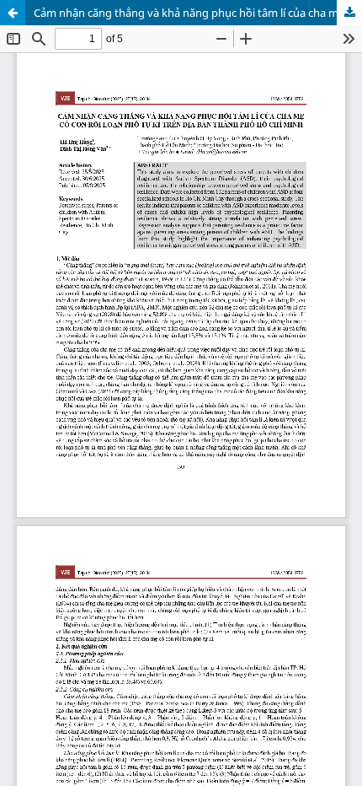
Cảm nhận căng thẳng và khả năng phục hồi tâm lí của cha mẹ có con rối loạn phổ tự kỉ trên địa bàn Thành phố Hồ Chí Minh (198, 12)
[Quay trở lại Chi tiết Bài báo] (12, 12)
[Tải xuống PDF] (349, 12)
